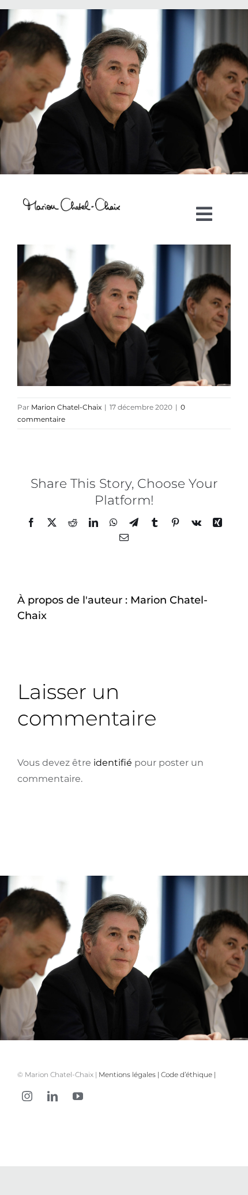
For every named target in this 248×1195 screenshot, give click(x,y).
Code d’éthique (186, 1074)
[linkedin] (52, 1096)
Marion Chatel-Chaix (66, 407)
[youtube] (78, 1096)
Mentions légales (127, 1074)
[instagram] (27, 1096)
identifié (112, 762)
